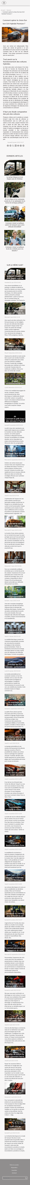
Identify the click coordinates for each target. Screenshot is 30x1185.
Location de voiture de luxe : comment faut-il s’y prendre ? (15, 1056)
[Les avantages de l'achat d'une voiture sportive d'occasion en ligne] (15, 700)
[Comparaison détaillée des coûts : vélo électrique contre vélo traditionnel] (15, 1016)
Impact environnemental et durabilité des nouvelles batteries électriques (15, 597)
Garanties (14, 1170)
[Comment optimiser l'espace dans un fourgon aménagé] (15, 487)
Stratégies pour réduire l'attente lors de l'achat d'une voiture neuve (15, 455)
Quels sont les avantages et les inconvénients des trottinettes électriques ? (15, 1130)
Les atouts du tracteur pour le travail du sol (15, 914)
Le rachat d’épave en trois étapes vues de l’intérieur (15, 178)
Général (9, 10)
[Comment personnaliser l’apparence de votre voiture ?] (15, 945)
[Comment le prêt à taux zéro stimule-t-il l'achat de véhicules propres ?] (15, 416)
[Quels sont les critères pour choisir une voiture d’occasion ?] (15, 770)
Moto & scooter (14, 1164)
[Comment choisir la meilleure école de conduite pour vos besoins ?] (14, 237)
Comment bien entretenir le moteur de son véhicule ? (15, 809)
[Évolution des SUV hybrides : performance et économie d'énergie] (15, 662)
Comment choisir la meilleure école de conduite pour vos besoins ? (14, 249)
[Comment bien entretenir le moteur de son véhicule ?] (15, 805)
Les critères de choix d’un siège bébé (15, 1092)
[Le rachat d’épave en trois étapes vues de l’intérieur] (14, 167)
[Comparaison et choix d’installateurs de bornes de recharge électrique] (15, 627)
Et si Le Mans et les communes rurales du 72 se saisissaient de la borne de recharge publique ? (14, 201)
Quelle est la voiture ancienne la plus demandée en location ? (15, 526)
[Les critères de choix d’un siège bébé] (15, 1088)
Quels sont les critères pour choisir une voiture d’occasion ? (15, 775)
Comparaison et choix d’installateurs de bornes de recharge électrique (15, 633)
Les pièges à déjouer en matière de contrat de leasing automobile (15, 739)
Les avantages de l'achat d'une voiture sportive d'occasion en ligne (15, 705)
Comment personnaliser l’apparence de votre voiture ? (15, 950)
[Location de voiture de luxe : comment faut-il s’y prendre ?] (15, 1052)
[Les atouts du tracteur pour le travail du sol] (15, 911)
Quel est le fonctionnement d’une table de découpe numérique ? (15, 846)
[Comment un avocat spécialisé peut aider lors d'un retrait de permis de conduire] (15, 557)
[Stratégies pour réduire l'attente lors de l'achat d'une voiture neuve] (15, 451)
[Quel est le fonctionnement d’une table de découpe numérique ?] (15, 840)
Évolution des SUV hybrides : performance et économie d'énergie (15, 667)
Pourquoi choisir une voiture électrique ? (15, 879)
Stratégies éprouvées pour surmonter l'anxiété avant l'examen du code (15, 350)
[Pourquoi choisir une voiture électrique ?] (15, 875)
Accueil (3, 10)
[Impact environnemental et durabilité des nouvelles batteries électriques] (15, 592)
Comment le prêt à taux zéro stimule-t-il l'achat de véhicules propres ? (15, 421)
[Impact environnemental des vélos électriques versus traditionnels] (15, 378)
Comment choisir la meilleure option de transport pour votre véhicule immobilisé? (14, 225)
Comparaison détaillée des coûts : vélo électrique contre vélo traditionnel (15, 1022)
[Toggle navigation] (4, 2)
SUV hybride (24, 74)
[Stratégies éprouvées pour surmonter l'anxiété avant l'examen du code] (15, 344)
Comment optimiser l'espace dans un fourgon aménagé (15, 491)
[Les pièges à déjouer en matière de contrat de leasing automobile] (15, 734)
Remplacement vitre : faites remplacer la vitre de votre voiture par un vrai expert (15, 987)
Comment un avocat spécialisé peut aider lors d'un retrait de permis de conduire (15, 563)
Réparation (14, 1167)
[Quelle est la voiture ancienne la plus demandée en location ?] (15, 521)
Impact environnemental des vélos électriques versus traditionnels (15, 384)
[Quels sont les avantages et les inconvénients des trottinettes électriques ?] (15, 1124)
